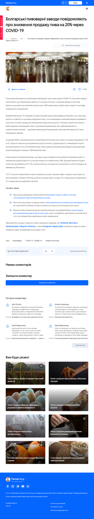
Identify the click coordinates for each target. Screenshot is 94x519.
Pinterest (31, 226)
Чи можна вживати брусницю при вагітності (71, 338)
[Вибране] (87, 2)
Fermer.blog (8, 8)
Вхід (75, 3)
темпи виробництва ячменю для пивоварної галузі (66, 202)
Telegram (23, 226)
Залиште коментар (19, 276)
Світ (21, 39)
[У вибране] (41, 366)
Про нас (8, 506)
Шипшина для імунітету (63, 317)
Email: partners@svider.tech (59, 510)
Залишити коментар (47, 283)
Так (46, 251)
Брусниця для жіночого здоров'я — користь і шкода (28, 338)
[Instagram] (13, 486)
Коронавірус (17, 241)
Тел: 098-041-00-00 (56, 507)
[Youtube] (23, 486)
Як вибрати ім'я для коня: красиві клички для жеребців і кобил (27, 317)
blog (11, 3)
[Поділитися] (74, 89)
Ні (52, 251)
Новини (14, 39)
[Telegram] (18, 486)
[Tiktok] (28, 486)
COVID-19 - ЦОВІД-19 (34, 241)
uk (65, 3)
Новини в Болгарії (52, 241)
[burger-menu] (87, 8)
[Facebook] (8, 486)
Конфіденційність (11, 503)
